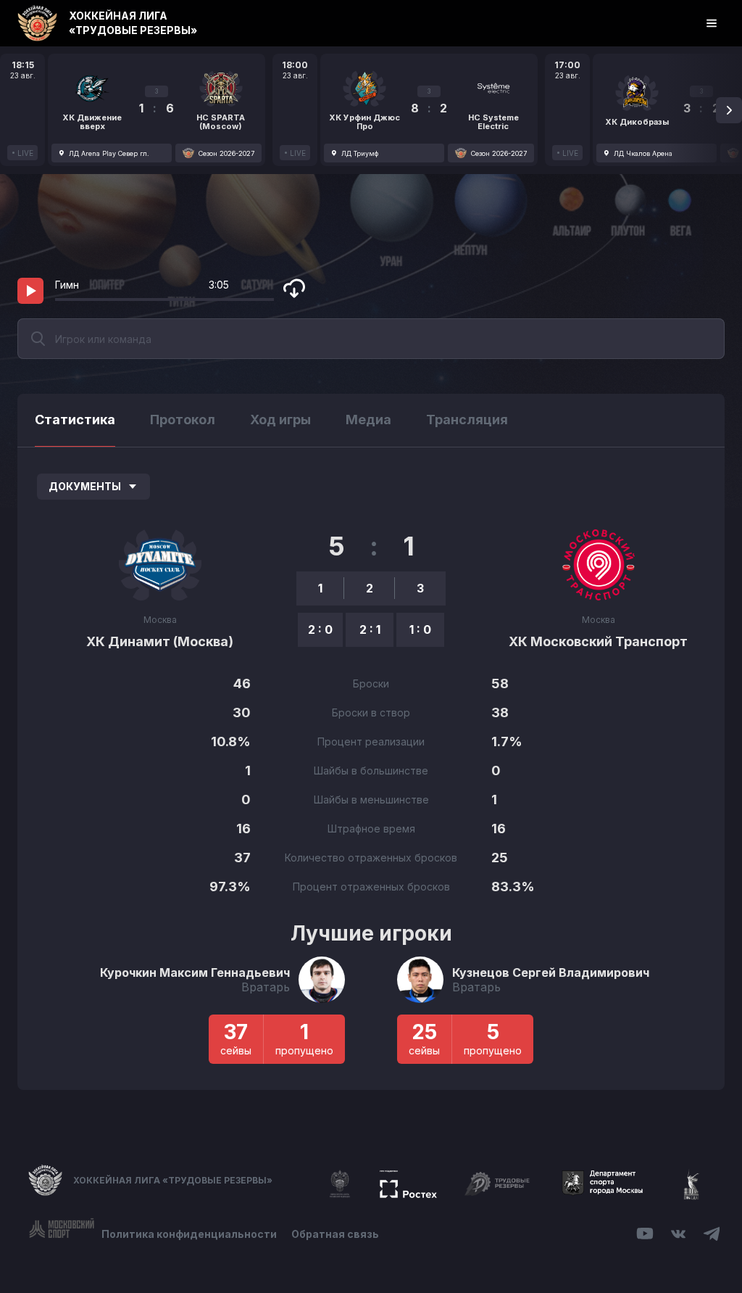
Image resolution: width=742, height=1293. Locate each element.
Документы (85, 486)
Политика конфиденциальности (189, 1234)
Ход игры (280, 419)
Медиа (368, 419)
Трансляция (467, 419)
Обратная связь (335, 1234)
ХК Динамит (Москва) (159, 641)
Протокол (182, 419)
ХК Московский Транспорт (598, 641)
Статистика (75, 419)
